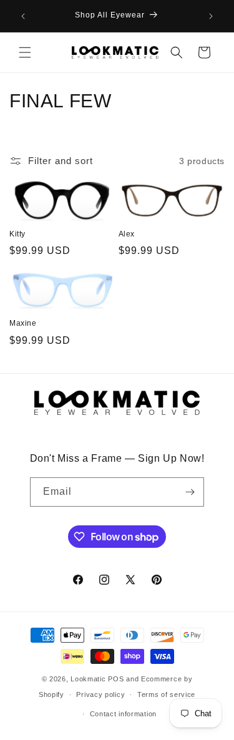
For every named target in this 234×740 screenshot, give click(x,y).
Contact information (123, 714)
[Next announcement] (211, 16)
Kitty (17, 234)
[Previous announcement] (23, 16)
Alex (127, 234)
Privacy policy (100, 694)
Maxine (23, 323)
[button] (25, 52)
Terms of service (166, 694)
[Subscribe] (189, 492)
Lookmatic (88, 679)
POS (116, 679)
